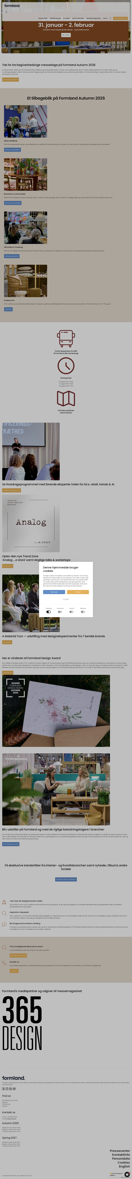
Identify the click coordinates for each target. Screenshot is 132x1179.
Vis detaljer (66, 600)
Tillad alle (78, 592)
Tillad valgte (54, 592)
